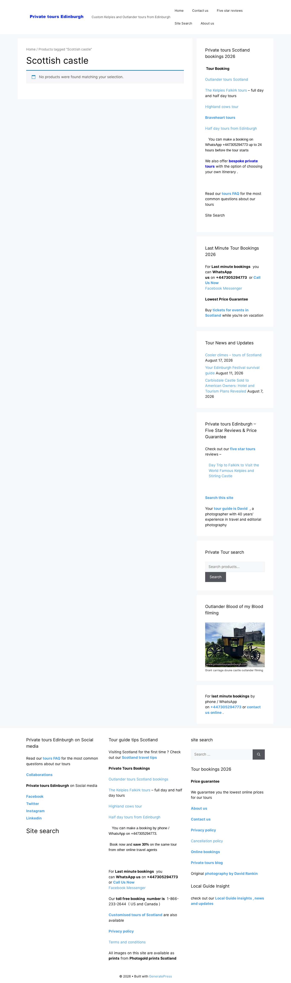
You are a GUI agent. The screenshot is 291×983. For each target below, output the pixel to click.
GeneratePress (160, 976)
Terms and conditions (127, 942)
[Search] (259, 754)
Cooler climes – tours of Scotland (233, 355)
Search (216, 577)
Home (179, 11)
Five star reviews (230, 11)
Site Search (183, 23)
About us (207, 23)
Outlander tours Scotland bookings (138, 779)
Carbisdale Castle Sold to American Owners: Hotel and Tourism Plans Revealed (230, 385)
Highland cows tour (221, 107)
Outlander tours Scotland (226, 79)
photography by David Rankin (231, 873)
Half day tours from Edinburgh (231, 128)
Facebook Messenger (223, 288)
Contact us (200, 11)
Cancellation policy (207, 841)
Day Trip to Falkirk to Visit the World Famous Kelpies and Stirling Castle (234, 470)
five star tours (242, 449)
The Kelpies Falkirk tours (226, 90)
